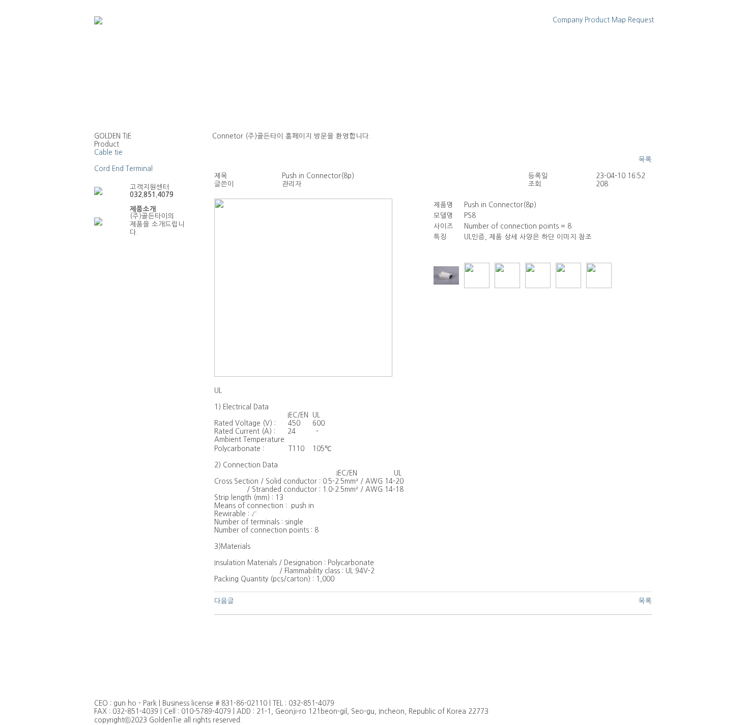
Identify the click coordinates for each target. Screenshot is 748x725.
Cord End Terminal (123, 168)
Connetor (109, 160)
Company (568, 20)
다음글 (224, 601)
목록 (645, 159)
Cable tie (108, 152)
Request (641, 20)
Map (619, 20)
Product (597, 20)
